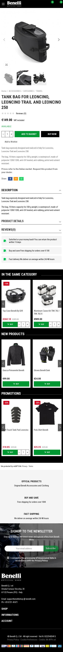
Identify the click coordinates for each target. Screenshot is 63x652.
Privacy (24, 466)
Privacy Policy (13, 639)
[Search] (46, 4)
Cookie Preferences (29, 639)
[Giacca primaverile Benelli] (16, 354)
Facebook (10, 179)
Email (16, 179)
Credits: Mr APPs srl (47, 639)
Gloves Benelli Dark (42, 370)
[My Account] (55, 4)
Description (9, 190)
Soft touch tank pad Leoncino (15, 430)
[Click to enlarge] (7, 65)
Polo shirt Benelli (41, 430)
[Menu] (3, 4)
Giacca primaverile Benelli (13, 370)
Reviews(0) (8, 229)
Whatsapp (21, 179)
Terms (31, 466)
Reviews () (21, 113)
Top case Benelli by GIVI (13, 310)
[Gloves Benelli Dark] (47, 354)
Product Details (12, 221)
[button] (4, 39)
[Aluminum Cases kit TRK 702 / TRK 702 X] (47, 294)
